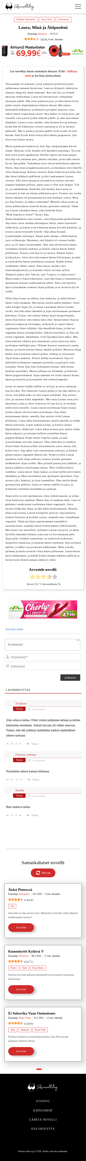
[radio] (32, 577)
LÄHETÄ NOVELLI (43, 1119)
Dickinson (24, 956)
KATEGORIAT (43, 1110)
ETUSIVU (43, 1101)
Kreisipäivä (24, 894)
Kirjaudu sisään (14, 629)
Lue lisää (21, 927)
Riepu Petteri (25, 1017)
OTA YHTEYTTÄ (43, 1128)
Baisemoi (42, 33)
